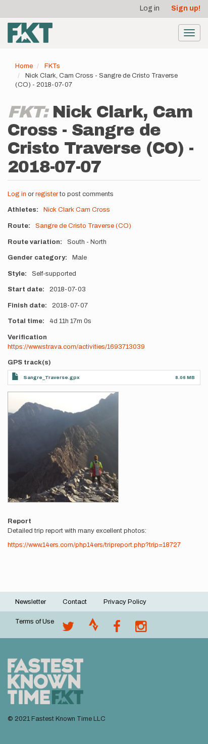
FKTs (52, 66)
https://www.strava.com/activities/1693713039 (76, 346)
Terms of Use (34, 621)
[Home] (30, 33)
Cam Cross (93, 209)
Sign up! (185, 8)
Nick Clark (58, 209)
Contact (75, 601)
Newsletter (30, 601)
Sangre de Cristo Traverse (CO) (83, 225)
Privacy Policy (124, 601)
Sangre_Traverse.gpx (51, 377)
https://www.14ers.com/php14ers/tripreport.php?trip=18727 (94, 544)
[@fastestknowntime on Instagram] (140, 629)
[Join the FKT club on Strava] (93, 629)
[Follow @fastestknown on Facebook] (117, 629)
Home (24, 66)
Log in (150, 8)
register (46, 194)
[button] (63, 447)
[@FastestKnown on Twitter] (68, 629)
